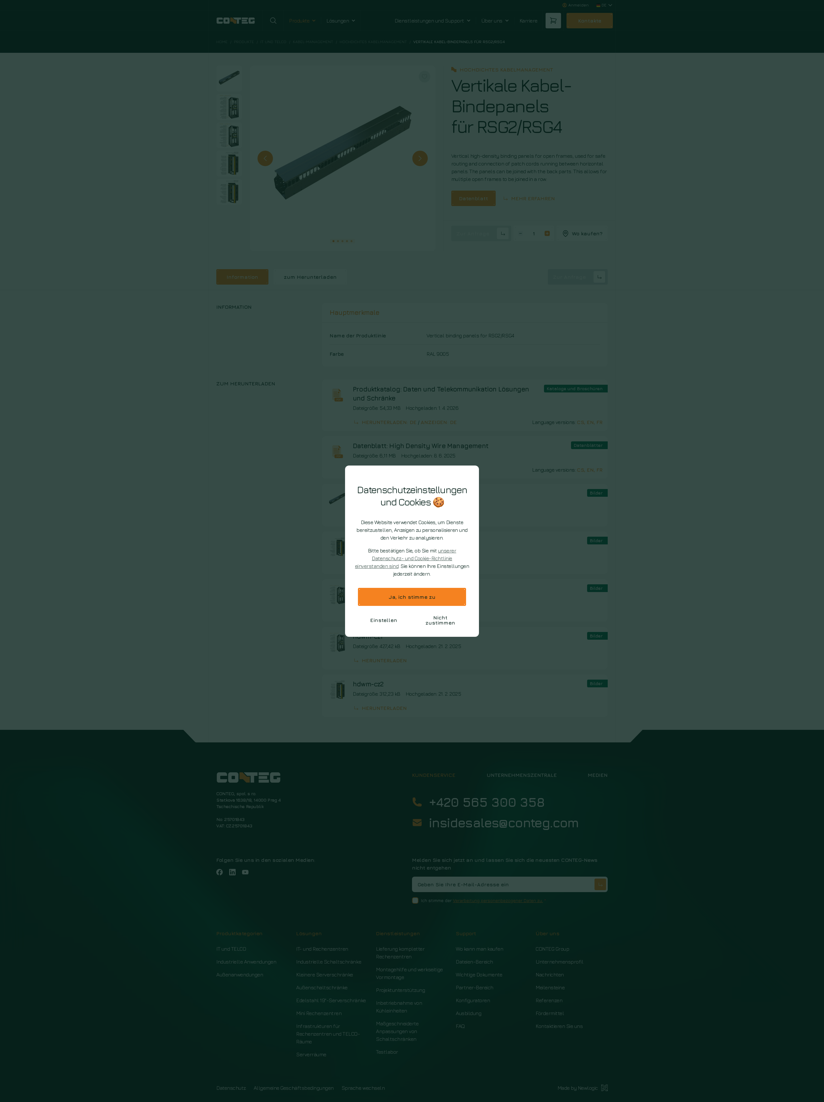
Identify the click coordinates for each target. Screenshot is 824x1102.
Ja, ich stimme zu (412, 597)
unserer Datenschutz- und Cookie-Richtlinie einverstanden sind (405, 558)
